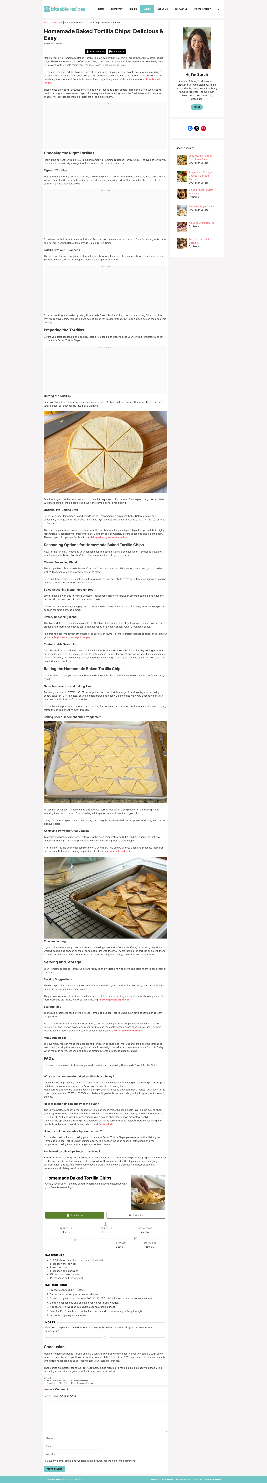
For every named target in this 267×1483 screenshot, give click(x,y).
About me (162, 9)
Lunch (147, 9)
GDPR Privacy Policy (213, 1479)
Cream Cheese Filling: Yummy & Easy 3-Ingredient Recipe (69, 1383)
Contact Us (181, 9)
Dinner (133, 9)
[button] (218, 9)
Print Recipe (118, 51)
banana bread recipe (121, 851)
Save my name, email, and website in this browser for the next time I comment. (91, 1460)
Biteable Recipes (53, 22)
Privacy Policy (202, 9)
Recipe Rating (51, 1396)
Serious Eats (106, 1124)
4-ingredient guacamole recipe (108, 537)
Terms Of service (183, 1479)
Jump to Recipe (97, 51)
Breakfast (117, 9)
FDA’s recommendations (128, 1030)
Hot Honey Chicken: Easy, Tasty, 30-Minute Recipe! (67, 1380)
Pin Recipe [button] (137, 1215)
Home (101, 9)
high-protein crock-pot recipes (72, 637)
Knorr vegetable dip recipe (113, 999)
